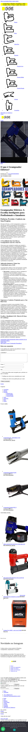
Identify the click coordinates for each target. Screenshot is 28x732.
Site (1, 369)
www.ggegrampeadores (13, 173)
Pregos (5, 401)
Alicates (5, 390)
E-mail (2, 367)
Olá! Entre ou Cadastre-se (9, 707)
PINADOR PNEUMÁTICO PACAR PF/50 (13, 577)
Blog (4, 162)
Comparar (5, 706)
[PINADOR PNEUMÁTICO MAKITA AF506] (11, 595)
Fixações (5, 392)
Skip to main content (13, 1)
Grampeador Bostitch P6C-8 (9, 507)
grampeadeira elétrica (5, 339)
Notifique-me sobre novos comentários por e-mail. (13, 376)
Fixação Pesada (20, 88)
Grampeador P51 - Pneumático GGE (11, 437)
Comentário (4, 352)
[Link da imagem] (14, 662)
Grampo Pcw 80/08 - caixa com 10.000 (12, 630)
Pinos (4, 399)
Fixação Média (20, 77)
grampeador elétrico (14, 339)
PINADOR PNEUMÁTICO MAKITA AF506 (14, 596)
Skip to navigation (5, 1)
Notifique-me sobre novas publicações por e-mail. (13, 378)
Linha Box (5, 398)
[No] (26, 726)
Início (2, 162)
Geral (4, 397)
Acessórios (5, 389)
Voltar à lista (3, 342)
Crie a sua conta (4, 718)
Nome (2, 364)
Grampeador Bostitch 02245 (9, 472)
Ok (14, 729)
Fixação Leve (20, 66)
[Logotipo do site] (8, 10)
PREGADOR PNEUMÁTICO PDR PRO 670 (14, 544)
